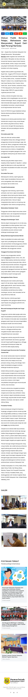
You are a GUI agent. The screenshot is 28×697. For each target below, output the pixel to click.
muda (5, 425)
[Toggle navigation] (24, 4)
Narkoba (3, 56)
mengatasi (7, 257)
